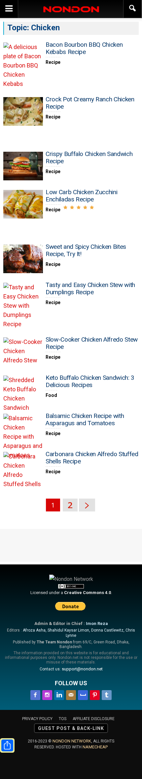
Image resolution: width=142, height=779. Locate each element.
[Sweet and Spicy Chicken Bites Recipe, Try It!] (23, 259)
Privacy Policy (37, 718)
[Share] (7, 745)
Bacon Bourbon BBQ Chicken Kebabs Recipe (84, 48)
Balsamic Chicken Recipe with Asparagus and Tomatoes (85, 419)
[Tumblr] (107, 694)
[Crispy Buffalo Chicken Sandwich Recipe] (23, 166)
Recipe (53, 62)
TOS (62, 718)
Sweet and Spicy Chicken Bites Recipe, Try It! (86, 250)
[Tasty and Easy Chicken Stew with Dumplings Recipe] (23, 306)
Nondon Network (72, 741)
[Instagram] (47, 694)
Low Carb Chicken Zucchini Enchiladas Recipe (81, 195)
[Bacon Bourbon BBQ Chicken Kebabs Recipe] (23, 65)
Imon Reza (97, 623)
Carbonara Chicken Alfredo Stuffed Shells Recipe (92, 457)
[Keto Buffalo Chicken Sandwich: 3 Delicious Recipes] (23, 394)
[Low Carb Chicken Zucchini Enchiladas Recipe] (23, 204)
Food (51, 395)
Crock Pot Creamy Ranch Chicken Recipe (90, 102)
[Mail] (71, 694)
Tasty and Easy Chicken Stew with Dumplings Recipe (90, 288)
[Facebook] (35, 694)
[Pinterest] (95, 694)
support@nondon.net (82, 668)
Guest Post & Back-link (71, 728)
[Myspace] (83, 694)
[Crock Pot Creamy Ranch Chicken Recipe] (23, 111)
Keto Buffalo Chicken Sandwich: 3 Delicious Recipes (90, 381)
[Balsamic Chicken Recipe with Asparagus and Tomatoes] (23, 437)
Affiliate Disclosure (94, 718)
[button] (133, 9)
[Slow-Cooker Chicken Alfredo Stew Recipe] (23, 351)
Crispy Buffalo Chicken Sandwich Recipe (89, 157)
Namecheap (95, 746)
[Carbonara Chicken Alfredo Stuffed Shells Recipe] (23, 470)
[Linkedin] (59, 694)
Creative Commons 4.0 (87, 592)
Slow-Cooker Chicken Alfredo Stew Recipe (92, 343)
